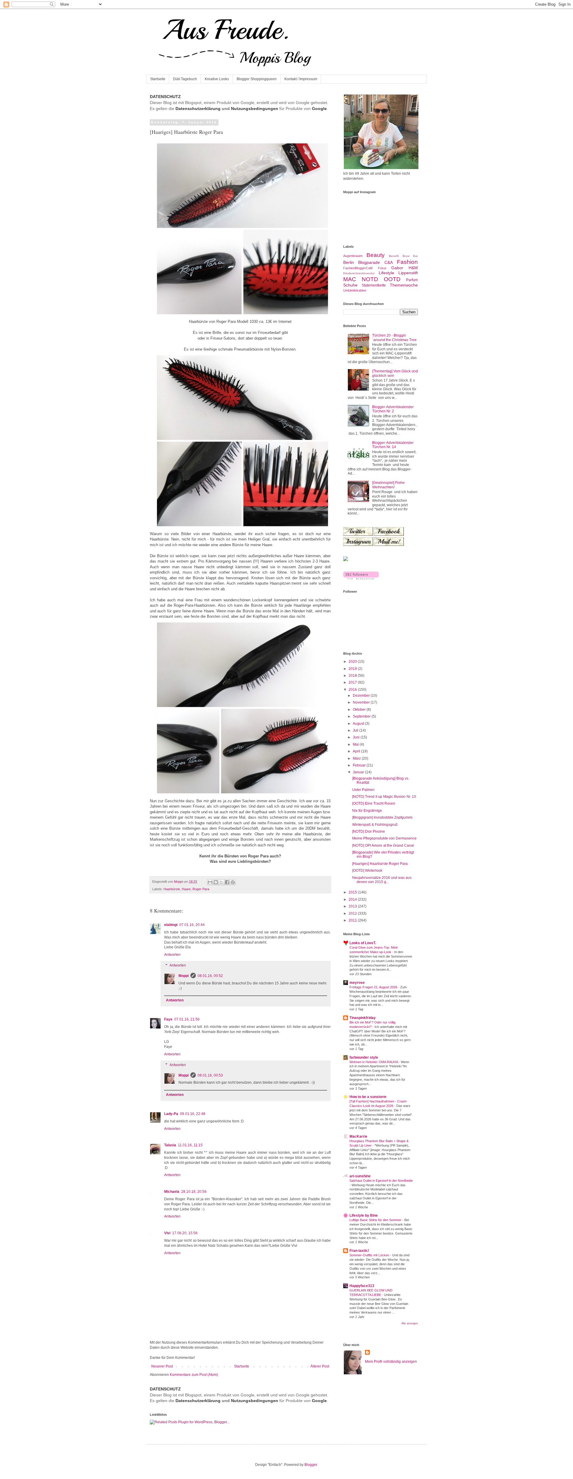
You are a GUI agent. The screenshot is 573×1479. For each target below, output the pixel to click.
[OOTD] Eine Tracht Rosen (373, 803)
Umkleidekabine (354, 290)
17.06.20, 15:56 (185, 1233)
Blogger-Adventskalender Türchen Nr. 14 (393, 445)
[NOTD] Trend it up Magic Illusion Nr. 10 (384, 797)
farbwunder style (363, 1057)
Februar (359, 765)
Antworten (172, 955)
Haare (186, 889)
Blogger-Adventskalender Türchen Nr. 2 (393, 409)
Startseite (157, 79)
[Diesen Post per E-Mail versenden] (210, 882)
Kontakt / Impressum (300, 79)
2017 (353, 682)
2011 (353, 920)
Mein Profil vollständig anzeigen (391, 1361)
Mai (356, 744)
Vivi (167, 1233)
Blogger (310, 1465)
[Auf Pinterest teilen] (233, 882)
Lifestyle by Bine (363, 1215)
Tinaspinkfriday (362, 1018)
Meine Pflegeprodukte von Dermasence (384, 838)
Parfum (412, 280)
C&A (388, 262)
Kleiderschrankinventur (359, 273)
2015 (353, 892)
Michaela (171, 1192)
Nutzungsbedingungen (254, 108)
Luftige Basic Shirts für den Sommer (375, 1220)
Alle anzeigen (409, 1323)
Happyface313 (361, 1286)
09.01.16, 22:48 (192, 1114)
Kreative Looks (217, 79)
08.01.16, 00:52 (210, 976)
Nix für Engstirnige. (367, 811)
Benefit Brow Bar (403, 256)
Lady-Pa (171, 1114)
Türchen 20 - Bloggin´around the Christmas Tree (394, 337)
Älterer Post (319, 1366)
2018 (353, 675)
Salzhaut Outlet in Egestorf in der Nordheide (381, 1180)
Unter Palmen (363, 790)
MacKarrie (358, 1136)
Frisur (382, 268)
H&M (413, 267)
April (357, 751)
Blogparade (369, 262)
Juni (357, 737)
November (362, 702)
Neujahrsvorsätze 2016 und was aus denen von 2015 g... (382, 880)
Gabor (397, 267)
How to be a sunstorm (367, 1097)
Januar (359, 772)
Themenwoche (404, 285)
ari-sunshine (360, 1176)
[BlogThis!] (216, 882)
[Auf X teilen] (221, 882)
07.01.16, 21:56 (187, 1019)
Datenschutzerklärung (198, 108)
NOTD (370, 279)
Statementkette (374, 285)
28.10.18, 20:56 (194, 1192)
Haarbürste (172, 889)
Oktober (359, 709)
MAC (349, 279)
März (357, 758)
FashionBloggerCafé (358, 268)
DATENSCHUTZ (165, 96)
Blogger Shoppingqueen (257, 79)
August (359, 723)
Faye (168, 1019)
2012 (353, 913)
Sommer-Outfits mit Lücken (369, 1255)
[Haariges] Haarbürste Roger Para (380, 864)
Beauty (375, 255)
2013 (353, 906)
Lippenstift (408, 272)
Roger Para (200, 889)
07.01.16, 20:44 (192, 925)
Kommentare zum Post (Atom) (194, 1375)
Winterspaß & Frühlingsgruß (375, 825)
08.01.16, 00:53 (210, 1075)
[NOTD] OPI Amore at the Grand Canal (383, 845)
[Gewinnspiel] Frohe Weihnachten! (388, 485)
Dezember (362, 695)
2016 (353, 689)
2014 (353, 899)
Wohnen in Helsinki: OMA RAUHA (374, 1062)
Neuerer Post (162, 1366)
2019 (353, 669)
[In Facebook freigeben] (227, 882)
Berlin (348, 262)
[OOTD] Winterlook (367, 870)
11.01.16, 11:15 (190, 1145)
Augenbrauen (353, 256)
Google (319, 108)
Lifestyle (386, 272)
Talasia (170, 1145)
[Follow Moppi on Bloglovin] (361, 578)
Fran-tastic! (359, 1251)
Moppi (183, 976)
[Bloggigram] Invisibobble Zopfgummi (382, 817)
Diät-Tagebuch (185, 79)
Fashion (407, 262)
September (362, 716)
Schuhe (350, 285)
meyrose (357, 983)
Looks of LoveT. (362, 943)
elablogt (171, 925)
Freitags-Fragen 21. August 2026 (373, 987)
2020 (353, 661)
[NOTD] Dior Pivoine (368, 831)
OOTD (392, 279)
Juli (356, 730)
